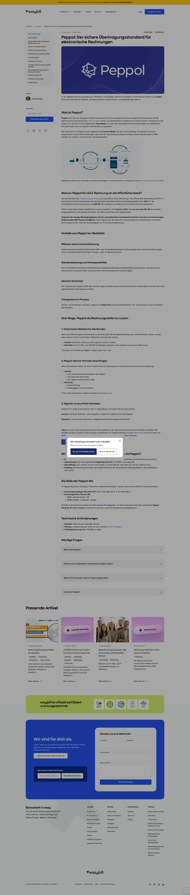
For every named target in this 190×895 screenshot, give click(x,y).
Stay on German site (107, 452)
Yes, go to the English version (83, 452)
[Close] (120, 440)
